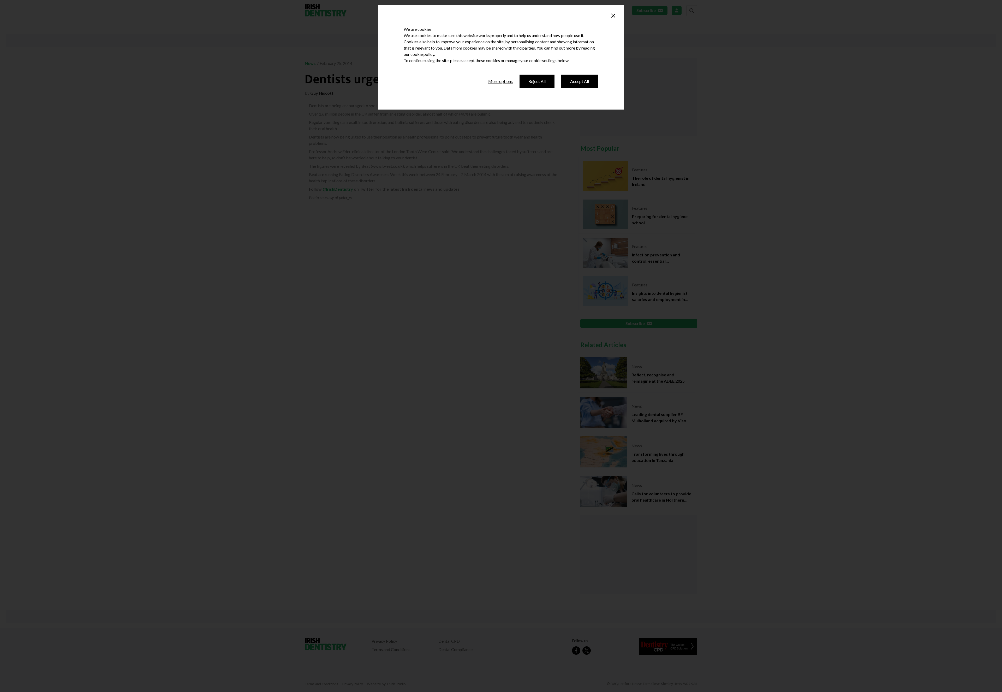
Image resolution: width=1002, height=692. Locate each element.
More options (500, 81)
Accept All (579, 81)
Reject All (537, 81)
